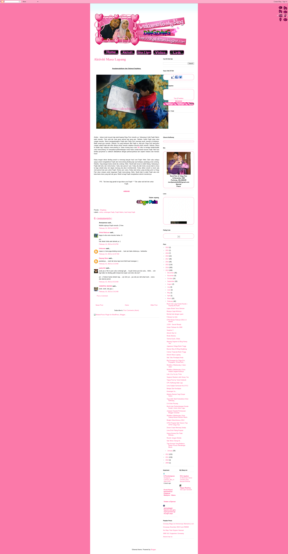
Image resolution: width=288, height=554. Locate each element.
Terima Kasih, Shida (173, 339)
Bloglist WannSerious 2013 (175, 420)
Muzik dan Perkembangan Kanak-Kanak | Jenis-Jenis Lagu (178, 407)
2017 (167, 259)
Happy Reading (185, 488)
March (169, 298)
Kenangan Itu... (172, 391)
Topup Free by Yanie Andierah (176, 380)
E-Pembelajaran (169, 476)
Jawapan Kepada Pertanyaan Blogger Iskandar (176, 412)
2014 (167, 267)
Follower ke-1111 (172, 317)
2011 (167, 457)
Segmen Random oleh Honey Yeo (178, 377)
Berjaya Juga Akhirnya (174, 311)
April (169, 295)
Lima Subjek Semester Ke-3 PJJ (177, 386)
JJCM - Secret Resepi (174, 324)
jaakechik (102, 268)
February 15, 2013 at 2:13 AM (108, 264)
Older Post (154, 305)
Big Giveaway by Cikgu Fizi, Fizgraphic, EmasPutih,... (176, 361)
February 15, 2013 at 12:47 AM (109, 254)
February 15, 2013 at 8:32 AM (108, 282)
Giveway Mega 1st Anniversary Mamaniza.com (178, 524)
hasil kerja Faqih (129, 212)
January (170, 451)
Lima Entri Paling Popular (175, 430)
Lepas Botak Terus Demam (175, 308)
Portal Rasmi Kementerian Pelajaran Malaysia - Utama (170, 492)
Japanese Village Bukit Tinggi (176, 346)
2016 (167, 262)
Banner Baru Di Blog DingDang (177, 349)
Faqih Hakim (119, 212)
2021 (167, 250)
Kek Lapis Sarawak (186, 489)
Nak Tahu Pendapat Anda (175, 357)
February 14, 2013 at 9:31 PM (108, 244)
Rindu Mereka (171, 336)
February (170, 301)
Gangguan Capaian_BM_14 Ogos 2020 (169, 479)
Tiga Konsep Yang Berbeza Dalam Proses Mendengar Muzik (176, 445)
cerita (101, 212)
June (169, 290)
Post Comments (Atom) (131, 310)
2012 (167, 454)
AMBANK (126, 191)
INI (139, 147)
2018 (167, 256)
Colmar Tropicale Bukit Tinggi (176, 352)
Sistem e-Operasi (170, 501)
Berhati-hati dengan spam (175, 314)
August (169, 284)
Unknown (102, 248)
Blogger (153, 549)
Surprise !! (170, 330)
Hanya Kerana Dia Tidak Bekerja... (175, 434)
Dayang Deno (103, 258)
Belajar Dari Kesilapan (174, 388)
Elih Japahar (184, 476)
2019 (167, 253)
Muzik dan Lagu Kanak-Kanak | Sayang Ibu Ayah (177, 305)
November (170, 275)
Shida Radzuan (104, 232)
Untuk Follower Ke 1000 (174, 327)
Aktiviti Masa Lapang (173, 355)
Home (127, 305)
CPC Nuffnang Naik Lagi (175, 383)
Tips (175, 98)
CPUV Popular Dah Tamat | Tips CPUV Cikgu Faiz (177, 424)
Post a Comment (102, 296)
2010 (167, 460)
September (171, 281)
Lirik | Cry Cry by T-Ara (174, 374)
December (170, 273)
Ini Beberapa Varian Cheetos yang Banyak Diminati (186, 479)
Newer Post (99, 305)
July (168, 287)
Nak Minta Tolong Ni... (174, 441)
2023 (167, 247)
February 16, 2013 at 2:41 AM (108, 291)
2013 (167, 270)
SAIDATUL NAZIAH (105, 286)
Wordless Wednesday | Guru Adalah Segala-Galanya (176, 370)
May (169, 293)
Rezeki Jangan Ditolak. (174, 438)
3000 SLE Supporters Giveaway (173, 533)
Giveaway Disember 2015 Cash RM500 (176, 527)
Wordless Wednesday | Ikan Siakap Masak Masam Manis (177, 416)
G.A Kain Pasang (172, 403)
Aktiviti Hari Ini (171, 333)
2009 (167, 463)
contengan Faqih (109, 212)
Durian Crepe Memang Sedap (176, 427)
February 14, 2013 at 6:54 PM (108, 228)
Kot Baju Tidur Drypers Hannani (173, 530)
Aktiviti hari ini (167, 537)
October (170, 278)
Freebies (180, 98)
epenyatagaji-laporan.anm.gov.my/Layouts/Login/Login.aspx (170, 510)
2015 (167, 264)
